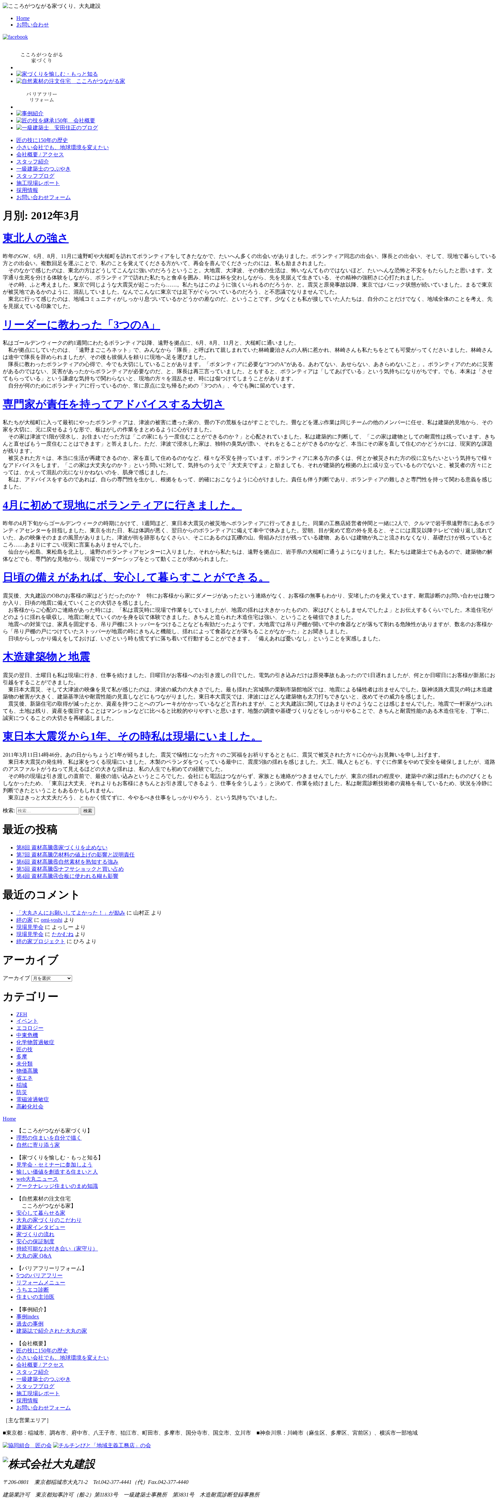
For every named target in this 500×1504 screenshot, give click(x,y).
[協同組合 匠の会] (27, 1445)
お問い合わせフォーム (43, 197)
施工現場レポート (38, 183)
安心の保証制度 (35, 1241)
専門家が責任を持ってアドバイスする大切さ (113, 404)
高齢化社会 (30, 1106)
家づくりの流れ (35, 1234)
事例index (27, 1316)
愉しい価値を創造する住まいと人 (57, 1172)
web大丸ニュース (37, 1179)
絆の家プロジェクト (40, 941)
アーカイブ (16, 978)
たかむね (62, 934)
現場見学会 (30, 927)
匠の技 (24, 1049)
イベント (27, 1021)
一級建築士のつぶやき (43, 169)
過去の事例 (30, 1324)
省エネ (24, 1078)
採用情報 (27, 190)
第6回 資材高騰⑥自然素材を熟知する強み (67, 862)
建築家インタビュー (40, 1227)
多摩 (21, 1056)
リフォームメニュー (40, 1282)
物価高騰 (27, 1071)
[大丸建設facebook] (15, 37)
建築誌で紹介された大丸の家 (51, 1331)
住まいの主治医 (35, 1297)
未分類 (24, 1064)
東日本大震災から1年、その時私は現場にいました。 (132, 736)
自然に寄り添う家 (38, 1145)
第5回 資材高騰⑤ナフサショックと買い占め (70, 869)
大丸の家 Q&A (34, 1256)
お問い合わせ (32, 25)
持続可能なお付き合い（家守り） (57, 1248)
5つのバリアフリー (39, 1275)
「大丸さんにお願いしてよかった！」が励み (70, 913)
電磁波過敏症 (32, 1099)
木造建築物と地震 (46, 657)
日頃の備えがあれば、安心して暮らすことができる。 (136, 577)
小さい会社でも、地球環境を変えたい (62, 147)
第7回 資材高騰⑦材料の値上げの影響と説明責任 (75, 855)
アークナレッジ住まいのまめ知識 (57, 1186)
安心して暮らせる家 (40, 1213)
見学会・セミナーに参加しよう (54, 1165)
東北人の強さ (36, 238)
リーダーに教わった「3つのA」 (81, 324)
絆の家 (24, 920)
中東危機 (27, 1035)
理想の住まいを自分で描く (49, 1138)
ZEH (21, 1014)
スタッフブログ (35, 176)
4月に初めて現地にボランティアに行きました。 (122, 505)
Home (23, 18)
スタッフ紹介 (32, 162)
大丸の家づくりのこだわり (49, 1220)
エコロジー (30, 1028)
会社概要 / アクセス (40, 154)
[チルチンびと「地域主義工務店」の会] (102, 1445)
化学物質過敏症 (35, 1042)
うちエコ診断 (32, 1290)
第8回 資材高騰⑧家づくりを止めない (61, 847)
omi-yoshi (51, 920)
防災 (21, 1092)
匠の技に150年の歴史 (42, 140)
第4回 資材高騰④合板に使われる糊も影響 (67, 876)
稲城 (21, 1085)
